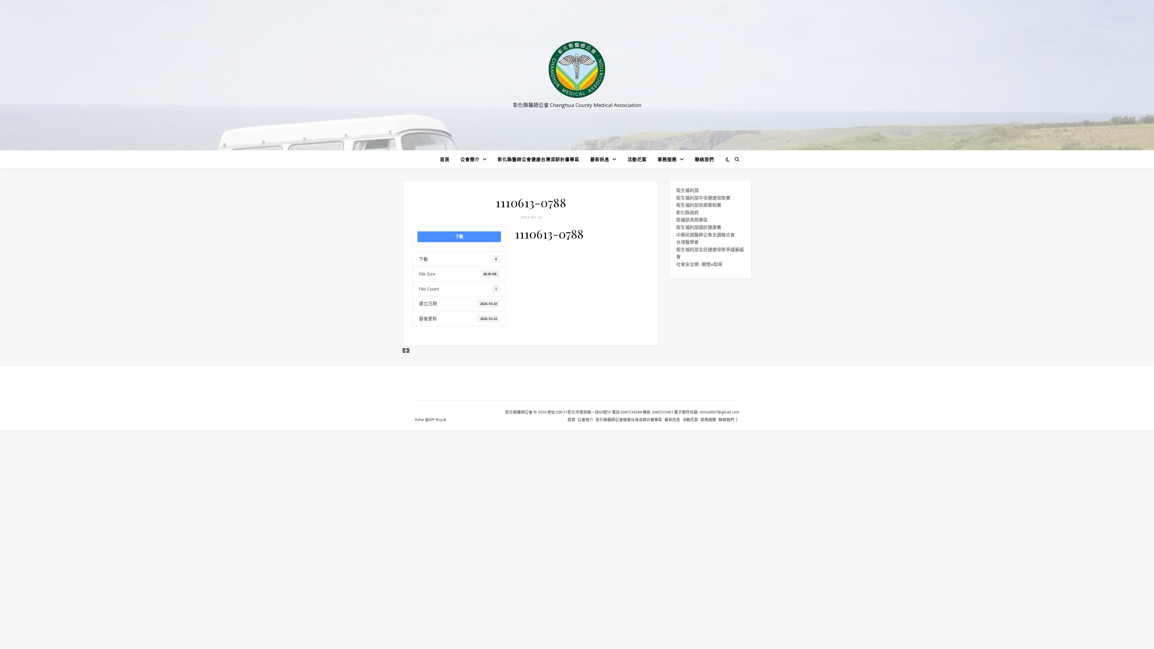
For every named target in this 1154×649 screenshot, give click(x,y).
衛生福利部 (687, 190)
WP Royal (437, 419)
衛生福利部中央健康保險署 (703, 198)
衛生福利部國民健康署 (698, 227)
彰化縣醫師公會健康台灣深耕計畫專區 (538, 159)
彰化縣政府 (687, 212)
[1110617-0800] (408, 350)
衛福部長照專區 (692, 220)
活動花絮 (637, 159)
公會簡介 (470, 159)
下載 (459, 236)
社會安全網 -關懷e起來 (699, 264)
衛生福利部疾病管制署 (698, 205)
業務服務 (667, 159)
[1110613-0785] (405, 350)
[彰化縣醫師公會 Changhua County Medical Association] (577, 69)
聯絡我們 (704, 159)
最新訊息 (599, 159)
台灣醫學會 (687, 242)
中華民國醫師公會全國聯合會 (705, 235)
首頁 (445, 159)
